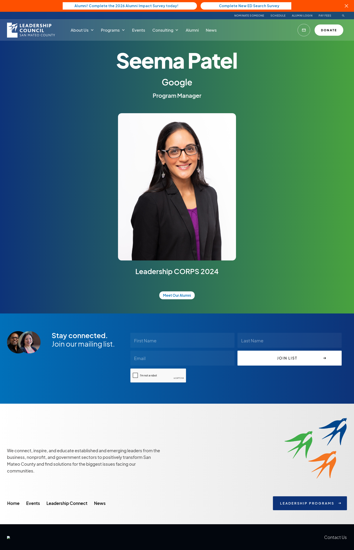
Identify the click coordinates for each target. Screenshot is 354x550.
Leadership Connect (66, 503)
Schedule (278, 15)
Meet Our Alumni (177, 295)
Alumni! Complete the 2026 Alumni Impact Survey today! (126, 5)
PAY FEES (325, 15)
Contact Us (335, 537)
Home (13, 503)
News (100, 503)
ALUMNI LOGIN (302, 15)
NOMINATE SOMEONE (249, 15)
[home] (32, 30)
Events (33, 503)
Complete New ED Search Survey (249, 5)
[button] (82, 29)
